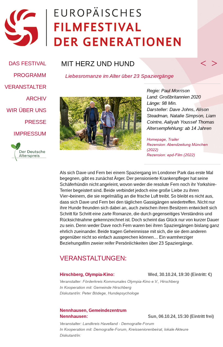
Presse (35, 122)
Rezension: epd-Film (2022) (171, 155)
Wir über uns (26, 110)
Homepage (156, 139)
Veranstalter (25, 87)
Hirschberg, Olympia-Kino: (87, 274)
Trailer (173, 139)
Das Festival (27, 63)
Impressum (30, 134)
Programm (30, 75)
